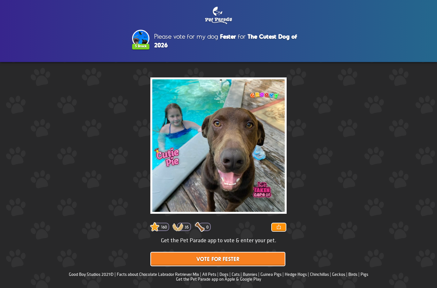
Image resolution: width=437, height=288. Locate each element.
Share (279, 227)
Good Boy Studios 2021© (91, 274)
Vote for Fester (217, 259)
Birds (352, 274)
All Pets (209, 274)
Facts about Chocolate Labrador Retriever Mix (158, 274)
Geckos (338, 274)
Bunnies (250, 274)
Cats (236, 274)
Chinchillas (319, 274)
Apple (230, 279)
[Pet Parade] (218, 15)
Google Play (250, 279)
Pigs (364, 274)
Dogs (223, 274)
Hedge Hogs (296, 274)
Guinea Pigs (271, 274)
